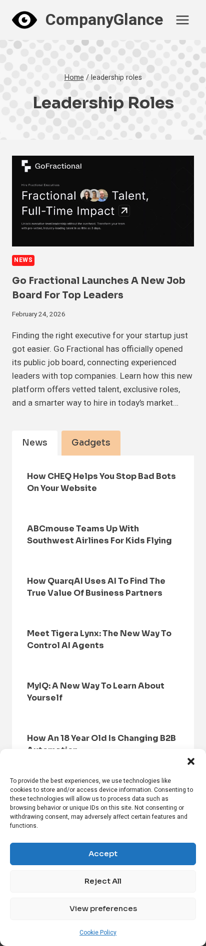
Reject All (103, 881)
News (23, 260)
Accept (103, 853)
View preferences (103, 908)
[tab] (35, 443)
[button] (191, 761)
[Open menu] (182, 19)
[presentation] (103, 201)
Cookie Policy (98, 932)
